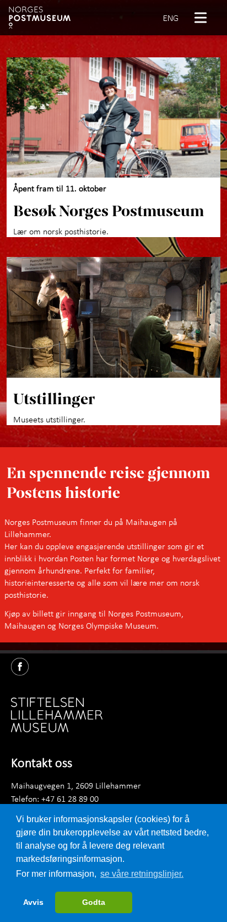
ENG (171, 18)
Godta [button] (93, 902)
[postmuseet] (40, 18)
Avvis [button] (33, 902)
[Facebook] (24, 664)
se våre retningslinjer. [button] (141, 873)
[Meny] (205, 18)
